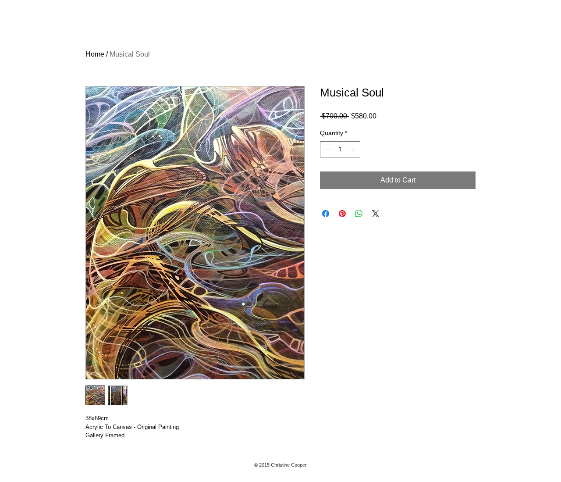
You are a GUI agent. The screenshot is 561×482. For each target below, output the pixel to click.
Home (94, 54)
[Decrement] (326, 149)
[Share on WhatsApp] (359, 213)
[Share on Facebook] (325, 213)
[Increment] (353, 149)
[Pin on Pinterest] (342, 213)
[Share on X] (375, 213)
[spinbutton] (340, 149)
